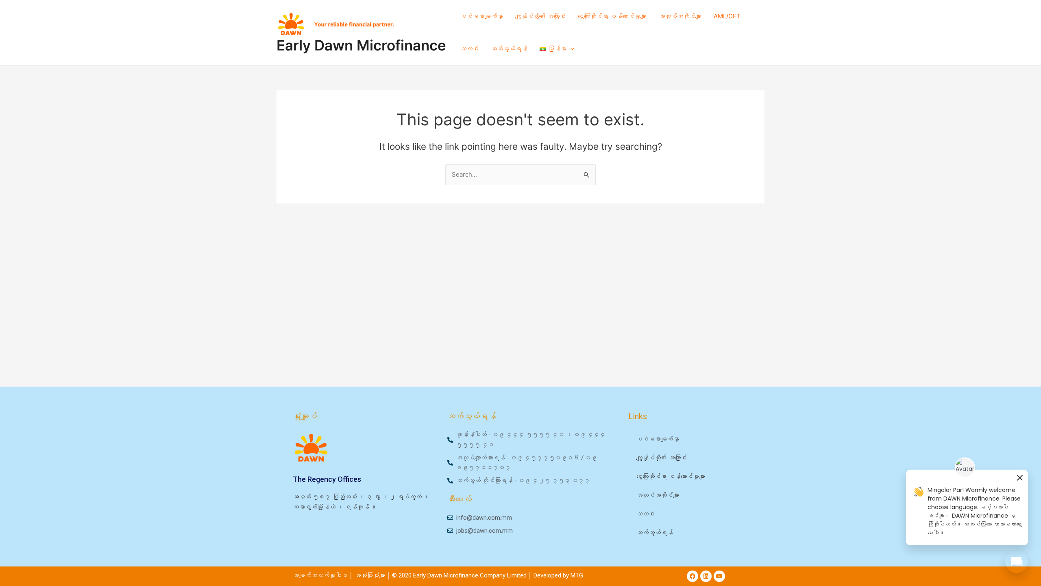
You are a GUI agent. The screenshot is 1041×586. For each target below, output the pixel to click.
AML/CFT (727, 16)
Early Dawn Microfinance (361, 45)
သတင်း (469, 48)
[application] (570, 49)
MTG (577, 575)
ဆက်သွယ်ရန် (509, 48)
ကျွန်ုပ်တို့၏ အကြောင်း (540, 16)
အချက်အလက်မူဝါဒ (320, 575)
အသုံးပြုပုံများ (371, 575)
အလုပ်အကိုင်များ (680, 16)
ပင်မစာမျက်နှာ (481, 16)
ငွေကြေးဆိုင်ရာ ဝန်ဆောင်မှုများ (612, 16)
